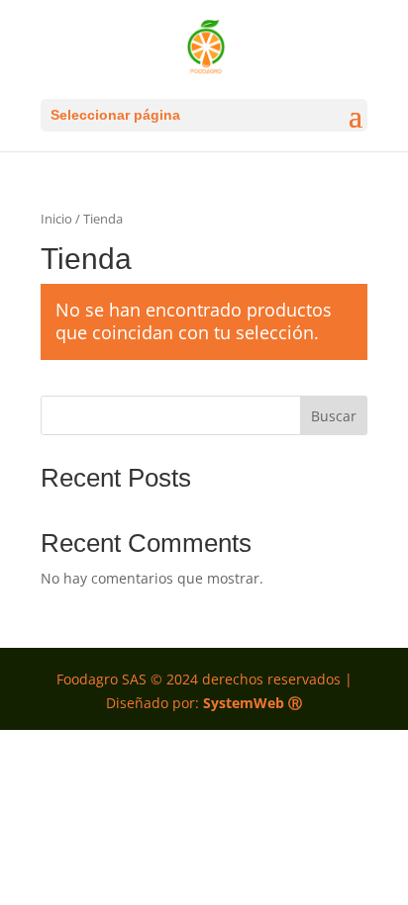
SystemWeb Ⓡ (252, 702)
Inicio (56, 218)
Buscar (334, 416)
